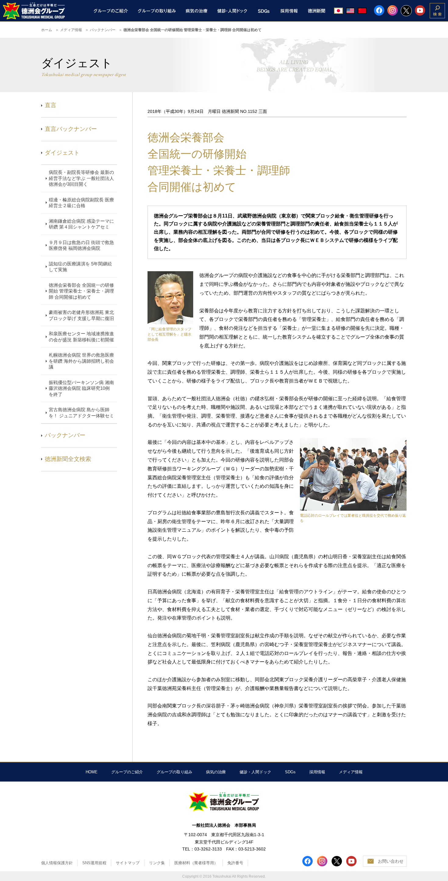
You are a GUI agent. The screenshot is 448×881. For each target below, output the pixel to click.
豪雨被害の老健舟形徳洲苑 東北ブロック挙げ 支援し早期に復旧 (81, 315)
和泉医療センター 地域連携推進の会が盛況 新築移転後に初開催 (81, 336)
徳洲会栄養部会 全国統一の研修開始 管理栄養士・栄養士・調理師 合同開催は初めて (81, 291)
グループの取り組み (174, 772)
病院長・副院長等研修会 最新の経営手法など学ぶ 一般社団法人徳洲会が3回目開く (81, 178)
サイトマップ (128, 863)
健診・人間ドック (255, 772)
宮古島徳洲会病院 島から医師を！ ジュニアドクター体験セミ (81, 412)
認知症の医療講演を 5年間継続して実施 (80, 266)
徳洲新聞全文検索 (68, 459)
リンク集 (157, 863)
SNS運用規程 (94, 863)
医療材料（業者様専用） (196, 863)
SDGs (290, 772)
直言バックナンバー (71, 129)
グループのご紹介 (127, 772)
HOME (92, 772)
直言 (50, 105)
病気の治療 (216, 772)
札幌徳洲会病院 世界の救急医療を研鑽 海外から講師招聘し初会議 (81, 360)
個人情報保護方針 (57, 863)
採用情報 (317, 772)
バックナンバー (103, 30)
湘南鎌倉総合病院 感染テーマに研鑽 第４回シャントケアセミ (81, 224)
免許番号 (235, 863)
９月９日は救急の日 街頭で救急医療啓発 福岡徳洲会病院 (81, 245)
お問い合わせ (391, 861)
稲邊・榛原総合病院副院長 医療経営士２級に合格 (81, 202)
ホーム (46, 30)
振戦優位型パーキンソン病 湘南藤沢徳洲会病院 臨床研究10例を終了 (81, 388)
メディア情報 (71, 30)
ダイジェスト (62, 152)
